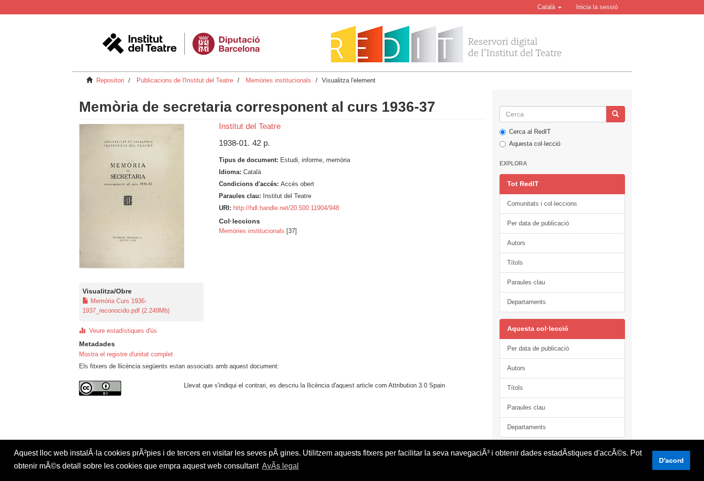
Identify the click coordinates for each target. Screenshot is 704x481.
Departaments (526, 301)
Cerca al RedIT (530, 131)
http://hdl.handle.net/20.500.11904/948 (286, 207)
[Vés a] (615, 114)
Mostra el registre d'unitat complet (126, 354)
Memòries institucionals (278, 80)
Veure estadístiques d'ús (121, 330)
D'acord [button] (671, 460)
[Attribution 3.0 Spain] (124, 388)
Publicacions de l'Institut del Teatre (184, 80)
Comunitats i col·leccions (542, 203)
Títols (515, 262)
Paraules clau (526, 282)
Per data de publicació (538, 223)
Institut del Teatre (250, 126)
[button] (549, 7)
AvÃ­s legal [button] (280, 466)
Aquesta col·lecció (534, 143)
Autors (516, 242)
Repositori (110, 80)
